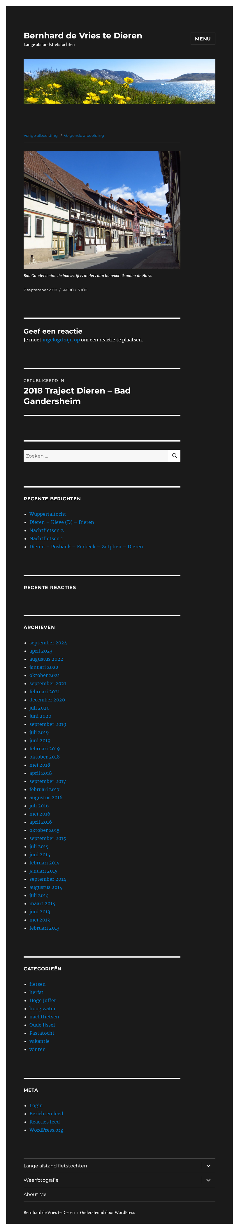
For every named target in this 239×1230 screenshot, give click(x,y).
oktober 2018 (44, 757)
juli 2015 (39, 846)
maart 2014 (42, 903)
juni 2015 (39, 854)
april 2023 (40, 651)
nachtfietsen (44, 1017)
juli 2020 (39, 708)
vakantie (39, 1041)
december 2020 (47, 700)
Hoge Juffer (42, 1000)
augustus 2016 (46, 797)
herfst (36, 992)
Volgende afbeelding (84, 135)
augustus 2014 (45, 887)
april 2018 (40, 773)
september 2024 (48, 643)
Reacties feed (44, 1122)
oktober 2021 (44, 675)
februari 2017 (44, 789)
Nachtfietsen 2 (46, 530)
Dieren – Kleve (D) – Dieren (61, 522)
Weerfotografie (41, 1180)
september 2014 (47, 879)
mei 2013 (39, 920)
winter (37, 1049)
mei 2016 (39, 814)
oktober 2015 (44, 830)
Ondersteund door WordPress (107, 1212)
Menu (203, 39)
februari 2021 (44, 691)
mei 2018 (39, 765)
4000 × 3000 (75, 290)
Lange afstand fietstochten (55, 1166)
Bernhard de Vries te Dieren (83, 35)
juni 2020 (40, 716)
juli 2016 (39, 806)
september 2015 (47, 838)
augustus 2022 (46, 659)
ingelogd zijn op (61, 340)
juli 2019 (39, 732)
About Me (35, 1194)
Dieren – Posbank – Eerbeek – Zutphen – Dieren (86, 547)
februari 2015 (44, 863)
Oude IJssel (42, 1025)
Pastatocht (42, 1033)
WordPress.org (46, 1130)
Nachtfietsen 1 (46, 538)
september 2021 (47, 683)
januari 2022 (44, 667)
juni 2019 (40, 740)
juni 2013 (39, 911)
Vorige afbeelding (41, 135)
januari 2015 (43, 871)
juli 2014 (39, 895)
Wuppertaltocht (47, 514)
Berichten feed (46, 1113)
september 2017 (47, 781)
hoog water (42, 1008)
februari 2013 (44, 928)
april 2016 (40, 822)
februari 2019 (44, 749)
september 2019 (47, 724)
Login (36, 1105)
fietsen (37, 984)
